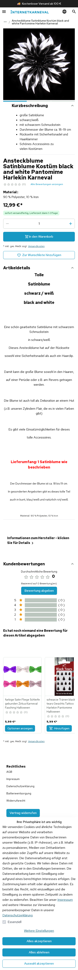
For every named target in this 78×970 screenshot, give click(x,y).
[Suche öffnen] (74, 12)
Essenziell (14, 922)
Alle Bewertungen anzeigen (47, 184)
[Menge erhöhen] (71, 223)
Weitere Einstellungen (39, 931)
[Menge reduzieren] (7, 223)
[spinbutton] (39, 223)
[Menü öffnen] (4, 12)
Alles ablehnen (39, 952)
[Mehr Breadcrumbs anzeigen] (5, 22)
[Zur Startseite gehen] (30, 11)
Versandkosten (36, 246)
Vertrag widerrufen (23, 813)
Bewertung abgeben (39, 591)
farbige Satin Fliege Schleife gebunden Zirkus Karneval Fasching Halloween (22, 703)
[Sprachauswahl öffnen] (64, 12)
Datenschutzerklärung (17, 915)
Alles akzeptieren (39, 941)
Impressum (65, 900)
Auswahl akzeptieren (39, 963)
